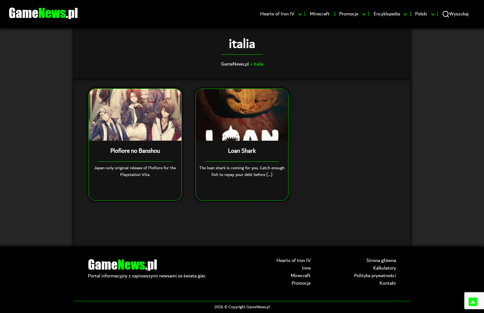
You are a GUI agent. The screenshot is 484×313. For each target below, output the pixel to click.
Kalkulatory (384, 268)
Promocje (348, 14)
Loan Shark (242, 151)
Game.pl (43, 12)
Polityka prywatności (375, 276)
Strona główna (381, 260)
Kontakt (388, 283)
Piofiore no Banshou (135, 151)
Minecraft (320, 14)
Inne (306, 268)
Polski (421, 14)
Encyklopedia (387, 14)
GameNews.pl (235, 64)
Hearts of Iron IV (277, 14)
